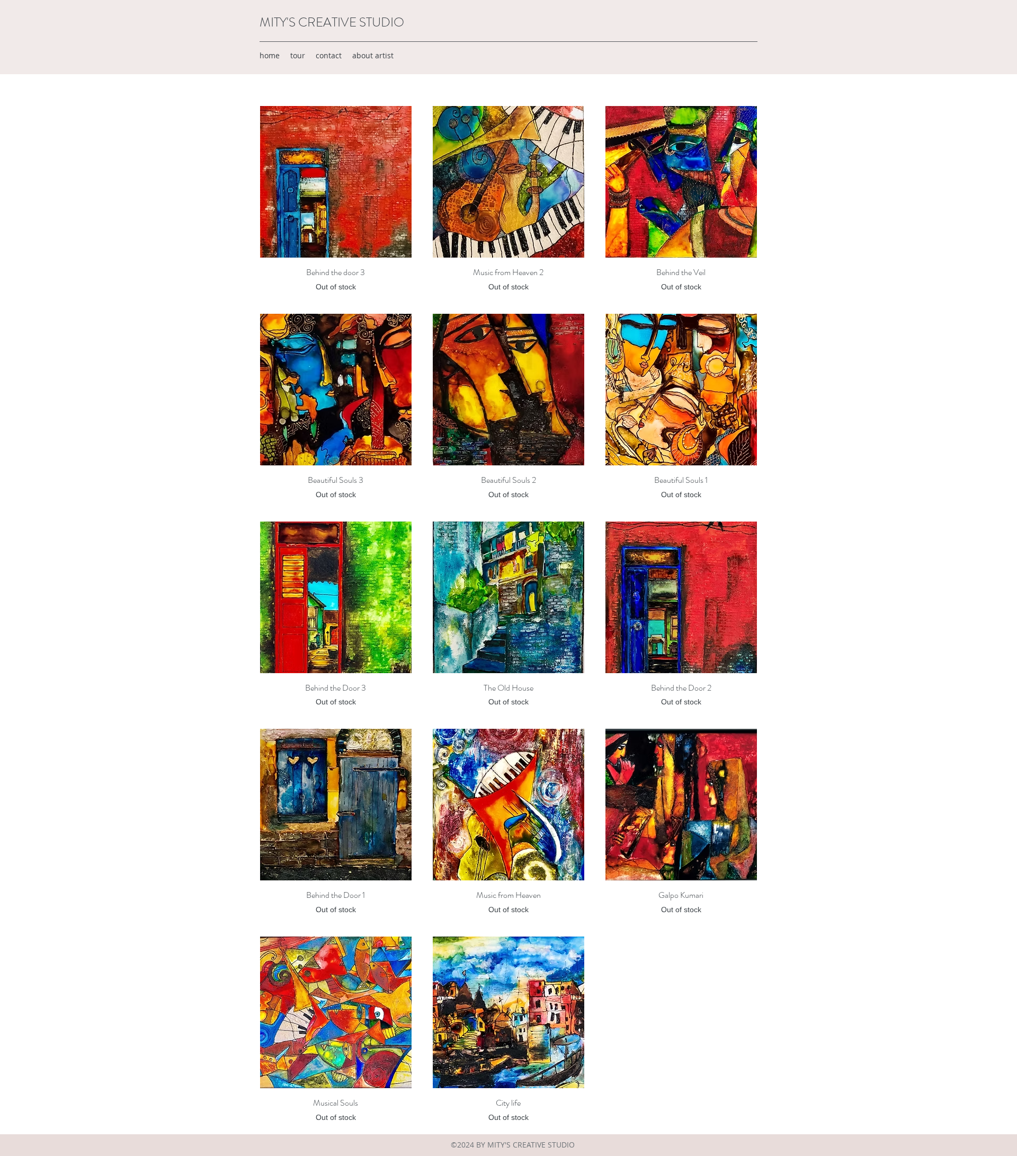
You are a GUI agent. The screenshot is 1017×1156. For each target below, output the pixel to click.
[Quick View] (336, 182)
